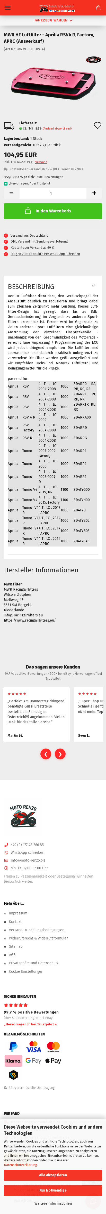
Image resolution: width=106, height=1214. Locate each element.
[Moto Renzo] (53, 8)
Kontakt (15, 922)
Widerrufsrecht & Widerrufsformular (38, 938)
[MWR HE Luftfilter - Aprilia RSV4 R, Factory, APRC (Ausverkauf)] (53, 83)
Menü (7, 7)
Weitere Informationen (53, 1203)
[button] (11, 193)
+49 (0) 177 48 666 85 (27, 845)
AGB (12, 955)
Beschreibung (31, 287)
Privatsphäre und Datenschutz (33, 963)
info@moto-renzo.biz (28, 860)
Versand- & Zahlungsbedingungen (36, 930)
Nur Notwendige (53, 1190)
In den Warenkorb (53, 211)
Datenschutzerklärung (20, 1165)
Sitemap (16, 946)
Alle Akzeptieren (53, 1175)
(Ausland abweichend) (57, 128)
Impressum (18, 913)
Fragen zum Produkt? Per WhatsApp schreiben (45, 254)
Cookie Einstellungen (26, 971)
